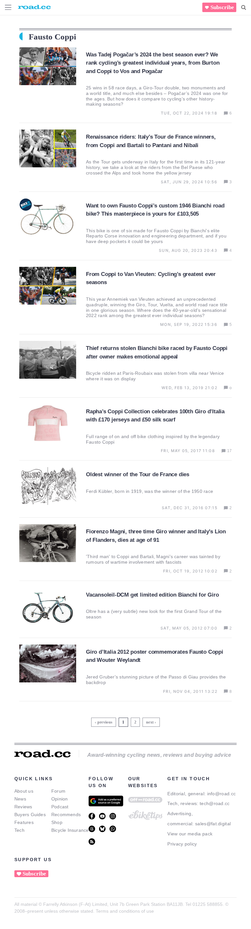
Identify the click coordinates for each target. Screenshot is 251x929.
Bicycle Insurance (70, 830)
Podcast (60, 806)
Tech (19, 830)
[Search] (243, 7)
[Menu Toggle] (8, 7)
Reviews (23, 806)
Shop (56, 822)
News (20, 798)
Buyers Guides (30, 814)
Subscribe (222, 7)
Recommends (66, 814)
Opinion (59, 798)
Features (24, 822)
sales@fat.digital (213, 823)
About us (23, 791)
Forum (58, 791)
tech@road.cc (215, 803)
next (150, 722)
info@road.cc (221, 793)
